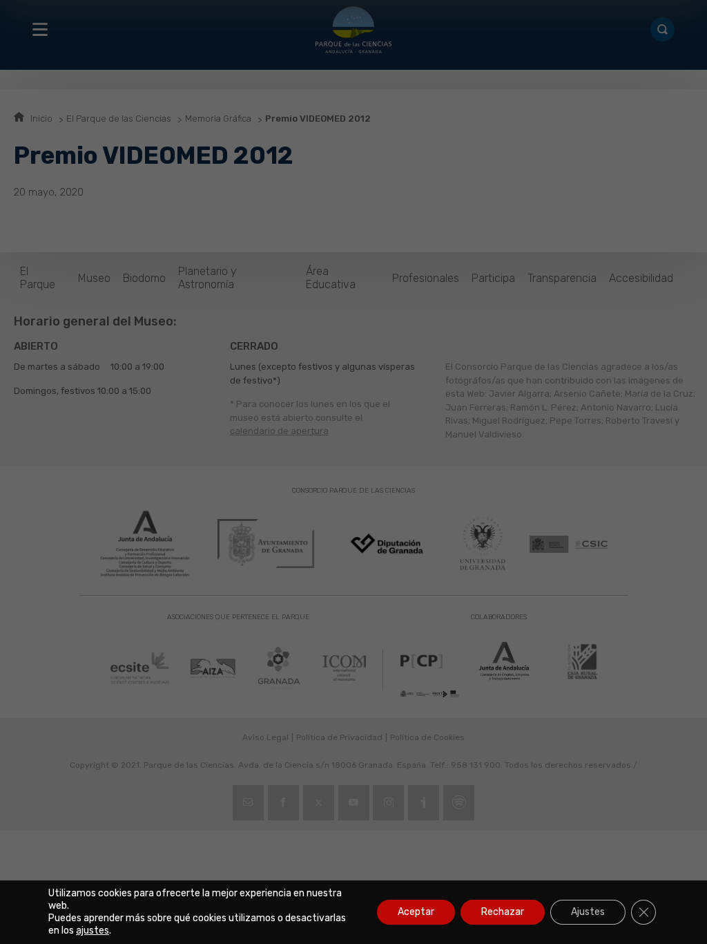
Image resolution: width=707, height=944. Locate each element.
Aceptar (416, 912)
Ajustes (588, 912)
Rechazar (502, 912)
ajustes (92, 930)
